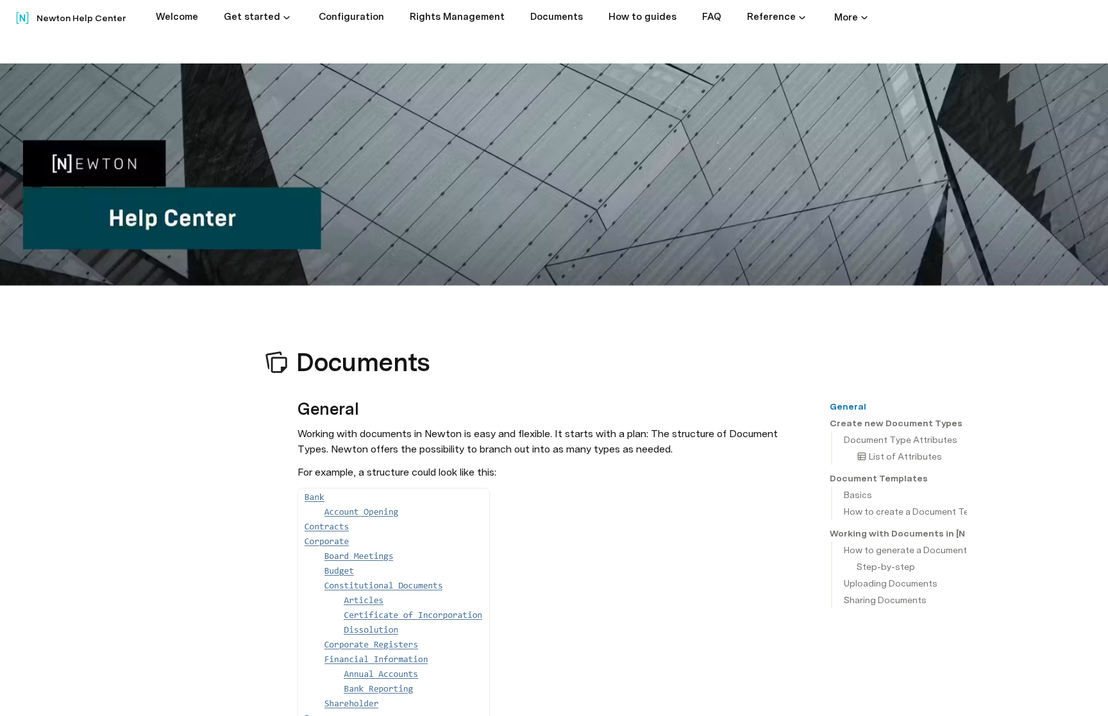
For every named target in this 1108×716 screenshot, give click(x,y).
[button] (286, 17)
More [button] (846, 17)
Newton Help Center (81, 18)
